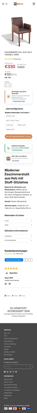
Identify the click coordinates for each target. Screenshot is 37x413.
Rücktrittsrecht (8, 341)
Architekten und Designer (12, 390)
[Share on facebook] (6, 284)
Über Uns (7, 333)
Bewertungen (8, 354)
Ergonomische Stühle (10, 384)
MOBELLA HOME (9, 352)
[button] (9, 59)
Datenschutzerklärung (11, 338)
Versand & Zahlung (10, 344)
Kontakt (6, 349)
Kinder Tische (8, 382)
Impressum (7, 346)
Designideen (8, 395)
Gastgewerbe (8, 393)
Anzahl (7, 82)
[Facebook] (5, 372)
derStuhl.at (13, 405)
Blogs (5, 398)
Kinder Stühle (8, 379)
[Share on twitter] (9, 284)
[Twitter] (8, 372)
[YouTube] (16, 372)
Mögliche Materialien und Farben (17, 113)
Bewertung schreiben (13, 260)
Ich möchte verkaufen (11, 387)
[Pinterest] (10, 372)
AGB (5, 336)
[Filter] (26, 260)
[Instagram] (13, 372)
